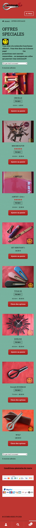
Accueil (7, 21)
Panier (28, 522)
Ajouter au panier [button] (18, 111)
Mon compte (6, 524)
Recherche (18, 524)
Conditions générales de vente (18, 468)
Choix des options (18, 304)
